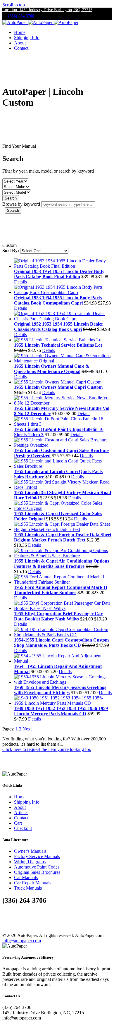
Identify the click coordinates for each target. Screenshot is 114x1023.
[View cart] (7, 61)
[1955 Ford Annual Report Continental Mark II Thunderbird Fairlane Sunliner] (63, 582)
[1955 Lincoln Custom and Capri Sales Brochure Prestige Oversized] (63, 445)
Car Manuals (26, 877)
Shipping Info (26, 37)
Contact (21, 48)
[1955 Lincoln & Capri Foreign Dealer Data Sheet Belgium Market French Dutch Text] (63, 529)
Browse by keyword (21, 204)
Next (27, 728)
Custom (9, 245)
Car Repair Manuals (32, 882)
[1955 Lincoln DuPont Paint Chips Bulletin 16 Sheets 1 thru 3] (63, 424)
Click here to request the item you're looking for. (46, 749)
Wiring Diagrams (30, 861)
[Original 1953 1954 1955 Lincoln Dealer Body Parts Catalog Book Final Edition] (63, 266)
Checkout (23, 828)
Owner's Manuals (30, 851)
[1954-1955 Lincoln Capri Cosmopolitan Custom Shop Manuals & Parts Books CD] (63, 634)
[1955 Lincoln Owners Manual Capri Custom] (57, 381)
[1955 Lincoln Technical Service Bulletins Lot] (58, 339)
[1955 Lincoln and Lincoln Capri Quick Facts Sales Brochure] (63, 466)
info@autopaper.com (21, 940)
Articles (21, 812)
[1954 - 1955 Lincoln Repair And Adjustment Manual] (63, 660)
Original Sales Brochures (37, 872)
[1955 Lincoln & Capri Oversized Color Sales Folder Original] (63, 508)
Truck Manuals (28, 888)
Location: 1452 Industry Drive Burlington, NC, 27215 (47, 10)
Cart (18, 823)
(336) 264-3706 (21, 16)
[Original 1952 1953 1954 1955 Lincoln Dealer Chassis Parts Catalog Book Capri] (63, 318)
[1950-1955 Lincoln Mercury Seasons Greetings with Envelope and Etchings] (63, 682)
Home (19, 32)
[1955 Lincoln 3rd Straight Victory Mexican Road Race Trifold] (63, 487)
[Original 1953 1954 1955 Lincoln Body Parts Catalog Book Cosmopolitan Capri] (63, 292)
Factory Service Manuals (37, 856)
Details (20, 281)
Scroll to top (13, 4)
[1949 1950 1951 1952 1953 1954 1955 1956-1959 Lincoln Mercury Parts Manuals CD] (63, 703)
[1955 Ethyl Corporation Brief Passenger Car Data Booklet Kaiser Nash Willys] (63, 608)
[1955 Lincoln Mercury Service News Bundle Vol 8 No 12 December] (63, 402)
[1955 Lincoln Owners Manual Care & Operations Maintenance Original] (63, 360)
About (20, 42)
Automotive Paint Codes (36, 866)
